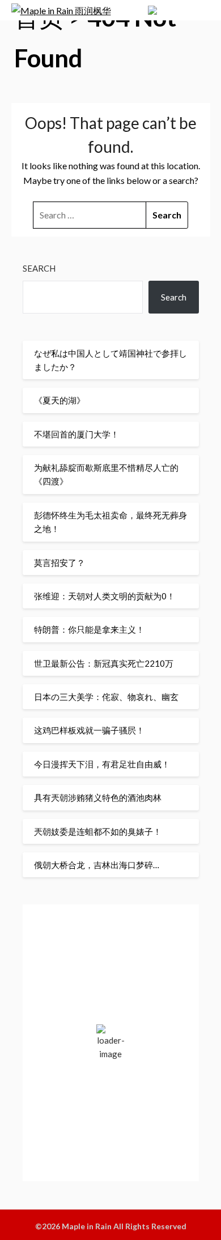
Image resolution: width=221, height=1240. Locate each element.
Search (39, 268)
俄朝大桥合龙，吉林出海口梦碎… (96, 865)
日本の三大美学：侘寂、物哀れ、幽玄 (106, 697)
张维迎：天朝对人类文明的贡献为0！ (104, 596)
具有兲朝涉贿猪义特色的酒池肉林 (98, 797)
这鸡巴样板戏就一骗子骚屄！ (89, 730)
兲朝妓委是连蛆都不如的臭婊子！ (98, 831)
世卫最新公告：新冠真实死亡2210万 (103, 663)
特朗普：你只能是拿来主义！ (89, 629)
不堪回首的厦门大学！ (76, 434)
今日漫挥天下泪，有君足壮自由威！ (102, 764)
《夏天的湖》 (59, 400)
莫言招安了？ (59, 562)
